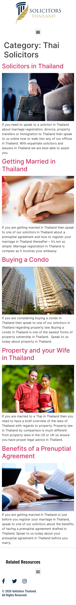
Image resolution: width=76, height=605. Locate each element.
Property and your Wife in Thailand (36, 354)
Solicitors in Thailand (33, 66)
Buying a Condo (25, 259)
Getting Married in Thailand (29, 165)
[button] (38, 32)
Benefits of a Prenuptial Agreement (36, 452)
